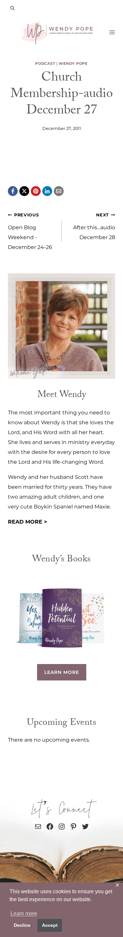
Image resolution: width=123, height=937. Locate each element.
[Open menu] (112, 32)
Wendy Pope (73, 63)
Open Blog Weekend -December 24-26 (30, 231)
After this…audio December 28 (94, 226)
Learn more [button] (23, 913)
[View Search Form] (12, 8)
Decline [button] (22, 925)
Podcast (45, 63)
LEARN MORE (61, 672)
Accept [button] (50, 925)
